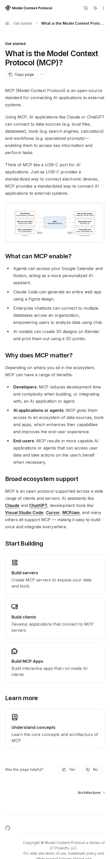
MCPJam (71, 512)
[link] (55, 574)
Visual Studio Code (24, 512)
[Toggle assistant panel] (95, 8)
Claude (12, 505)
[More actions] (103, 8)
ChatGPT (38, 505)
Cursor (53, 512)
